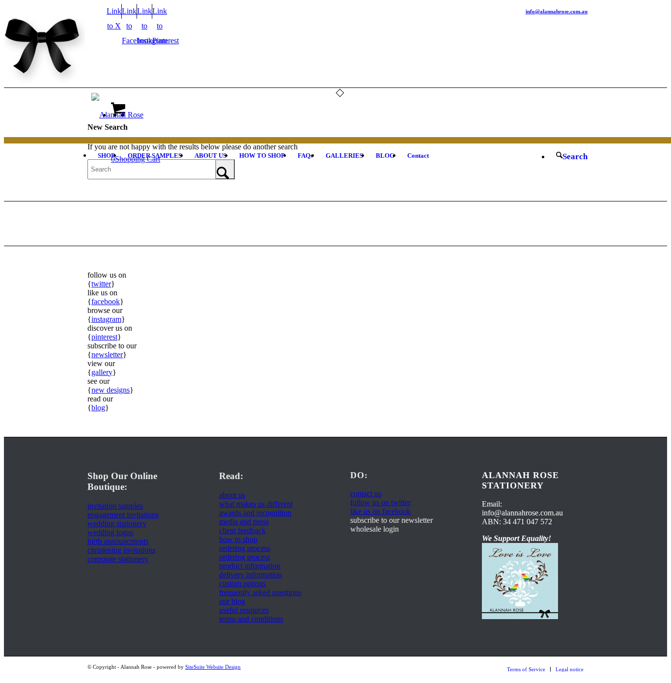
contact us (365, 493)
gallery (101, 372)
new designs (110, 390)
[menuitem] (106, 155)
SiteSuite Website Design (213, 667)
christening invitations (121, 550)
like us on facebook (380, 511)
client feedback (242, 530)
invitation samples (115, 506)
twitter (101, 284)
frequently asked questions (260, 592)
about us (232, 495)
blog (98, 407)
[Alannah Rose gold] (117, 115)
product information (249, 566)
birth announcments (117, 541)
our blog (232, 601)
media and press (244, 521)
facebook (105, 301)
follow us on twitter (380, 502)
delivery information (250, 574)
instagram (106, 319)
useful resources (244, 610)
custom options (242, 583)
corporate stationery (117, 559)
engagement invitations (123, 515)
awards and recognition (255, 513)
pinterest (104, 337)
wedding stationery (116, 523)
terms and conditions (251, 619)
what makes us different (256, 504)
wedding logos (110, 532)
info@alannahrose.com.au (556, 11)
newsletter (107, 354)
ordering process (244, 548)
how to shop (238, 539)
